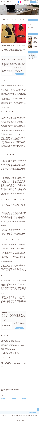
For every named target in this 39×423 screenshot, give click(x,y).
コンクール (30, 58)
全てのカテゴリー (31, 21)
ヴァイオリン (30, 24)
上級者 (29, 55)
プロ (31, 55)
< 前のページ (3, 398)
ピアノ (30, 23)
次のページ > (24, 398)
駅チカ (33, 55)
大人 (35, 55)
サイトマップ (19, 418)
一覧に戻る (13, 398)
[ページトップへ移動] (37, 412)
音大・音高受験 (31, 27)
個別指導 (30, 28)
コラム (3, 395)
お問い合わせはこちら (19, 73)
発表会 (32, 58)
